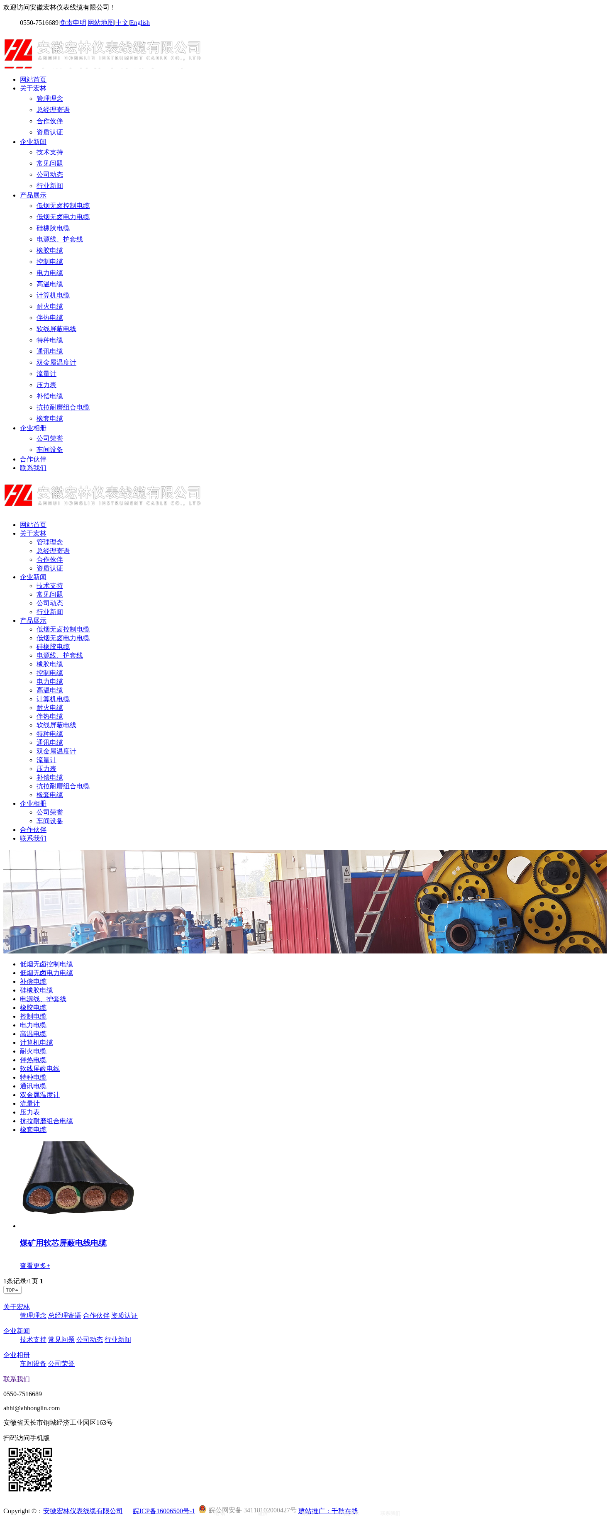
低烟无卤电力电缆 (63, 216)
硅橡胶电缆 (53, 228)
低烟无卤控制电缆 (63, 205)
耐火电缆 (50, 306)
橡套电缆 (50, 418)
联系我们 (33, 467)
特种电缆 (50, 340)
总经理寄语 (53, 109)
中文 (122, 22)
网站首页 (33, 79)
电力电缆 (50, 272)
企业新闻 (33, 141)
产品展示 (33, 195)
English (140, 22)
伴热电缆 (50, 317)
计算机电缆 (53, 295)
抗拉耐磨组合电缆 (63, 407)
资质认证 (50, 132)
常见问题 (50, 163)
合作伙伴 (50, 120)
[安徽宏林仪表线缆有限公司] (104, 64)
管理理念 (50, 98)
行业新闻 (50, 185)
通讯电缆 (50, 351)
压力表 (46, 384)
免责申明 (73, 22)
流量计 (46, 373)
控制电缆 (50, 261)
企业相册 (33, 428)
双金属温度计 (56, 362)
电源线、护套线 (60, 239)
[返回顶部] (12, 1292)
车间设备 (50, 449)
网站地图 (101, 22)
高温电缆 (50, 284)
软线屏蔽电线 (56, 328)
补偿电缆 (50, 396)
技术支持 (50, 152)
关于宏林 (33, 88)
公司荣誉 (50, 438)
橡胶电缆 (50, 250)
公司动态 (50, 174)
